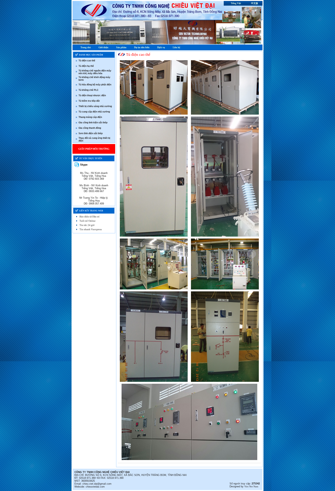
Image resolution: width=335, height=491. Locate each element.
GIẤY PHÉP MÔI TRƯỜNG (93, 148)
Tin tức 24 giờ (86, 225)
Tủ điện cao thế (87, 60)
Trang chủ (85, 47)
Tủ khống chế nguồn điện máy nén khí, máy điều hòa (95, 72)
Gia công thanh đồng (90, 128)
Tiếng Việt (236, 3)
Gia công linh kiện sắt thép (93, 122)
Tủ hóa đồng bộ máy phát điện (95, 84)
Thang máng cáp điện (90, 117)
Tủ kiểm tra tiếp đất (89, 101)
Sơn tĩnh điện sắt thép (91, 133)
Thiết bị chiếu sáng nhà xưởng (95, 106)
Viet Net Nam (251, 486)
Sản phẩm (121, 47)
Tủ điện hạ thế (86, 66)
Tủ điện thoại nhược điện (92, 95)
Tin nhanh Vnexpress (90, 229)
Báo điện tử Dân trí (89, 216)
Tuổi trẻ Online (87, 220)
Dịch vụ (161, 47)
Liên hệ (176, 47)
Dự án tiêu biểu (141, 47)
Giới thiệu (103, 47)
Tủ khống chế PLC (88, 90)
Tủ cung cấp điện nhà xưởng (94, 111)
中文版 (254, 3)
